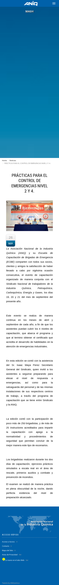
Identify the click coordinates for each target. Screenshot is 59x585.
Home (4, 160)
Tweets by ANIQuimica (10, 583)
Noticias (13, 160)
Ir (17, 542)
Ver (20, 554)
